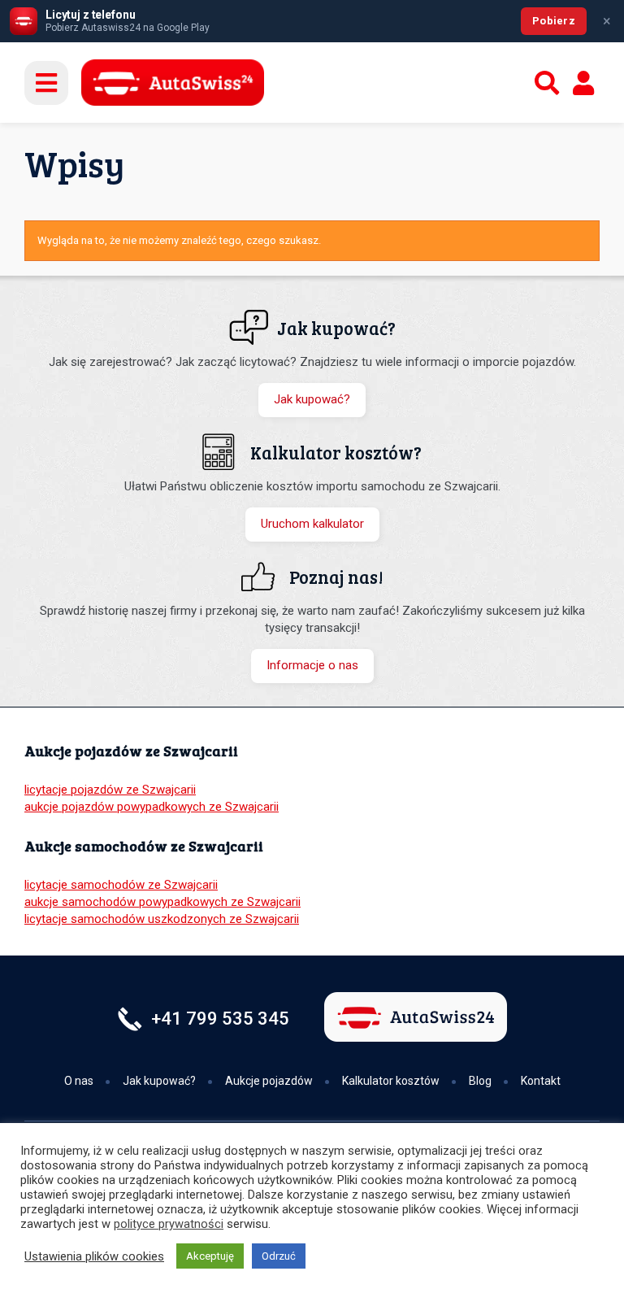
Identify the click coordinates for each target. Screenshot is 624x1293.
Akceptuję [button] (210, 1256)
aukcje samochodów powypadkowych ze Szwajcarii (162, 902)
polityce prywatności (168, 1224)
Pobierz (553, 21)
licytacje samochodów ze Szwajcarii (121, 884)
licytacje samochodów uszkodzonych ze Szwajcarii (161, 919)
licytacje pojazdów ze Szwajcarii (110, 789)
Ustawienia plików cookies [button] (94, 1256)
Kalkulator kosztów (391, 1080)
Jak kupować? (312, 399)
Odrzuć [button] (279, 1256)
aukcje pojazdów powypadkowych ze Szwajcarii (151, 806)
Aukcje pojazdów (269, 1080)
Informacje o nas (312, 665)
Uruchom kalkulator (312, 523)
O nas (78, 1080)
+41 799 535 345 (220, 1018)
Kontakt (541, 1080)
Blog (480, 1080)
